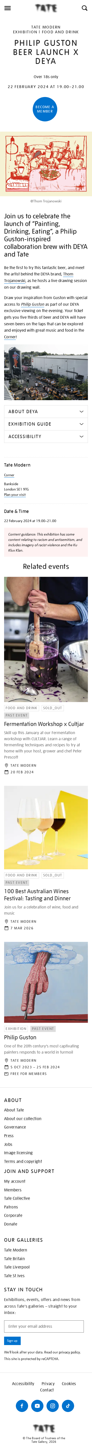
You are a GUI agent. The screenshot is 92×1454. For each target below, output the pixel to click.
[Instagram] (53, 1406)
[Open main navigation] (17, 8)
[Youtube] (37, 1406)
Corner (10, 337)
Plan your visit (15, 494)
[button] (84, 8)
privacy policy (69, 1352)
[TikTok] (68, 1406)
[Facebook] (22, 1406)
